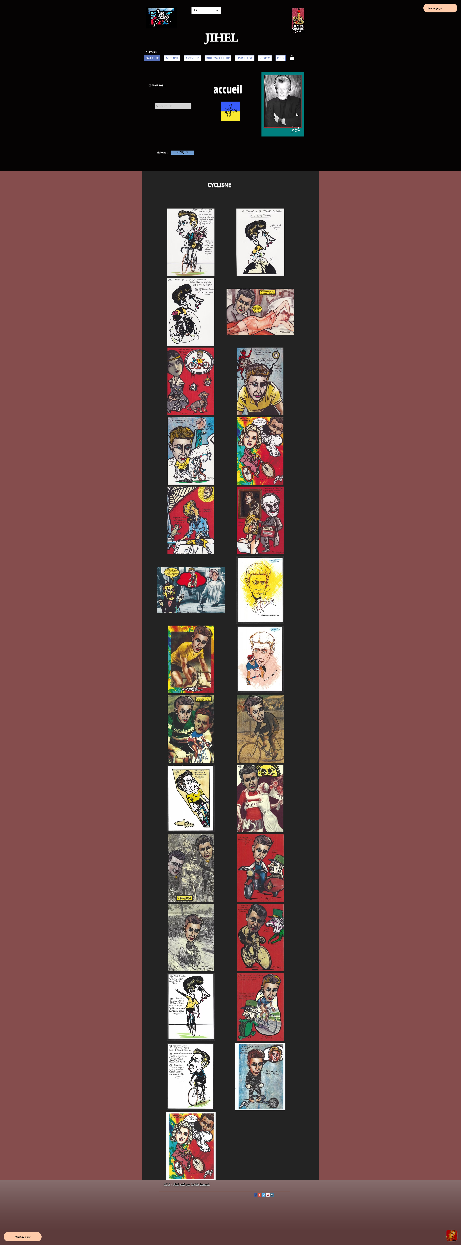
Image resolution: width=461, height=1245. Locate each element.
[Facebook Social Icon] (255, 1195)
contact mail (157, 85)
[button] (292, 57)
